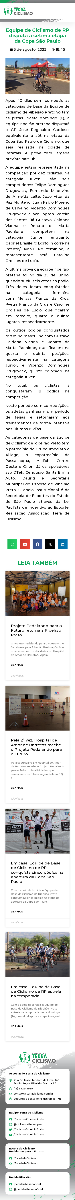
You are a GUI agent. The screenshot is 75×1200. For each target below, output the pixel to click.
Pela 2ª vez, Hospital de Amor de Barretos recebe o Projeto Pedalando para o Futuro (36, 747)
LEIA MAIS (17, 665)
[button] (68, 11)
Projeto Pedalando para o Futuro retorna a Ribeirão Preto (36, 630)
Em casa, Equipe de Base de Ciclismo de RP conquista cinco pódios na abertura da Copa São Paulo (37, 872)
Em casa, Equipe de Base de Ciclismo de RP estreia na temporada (36, 991)
